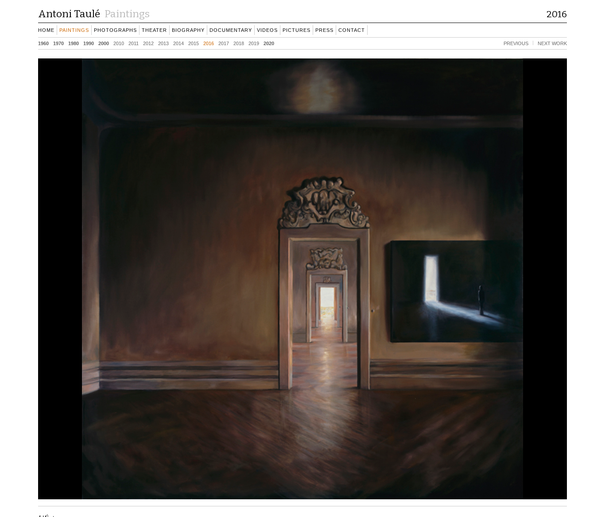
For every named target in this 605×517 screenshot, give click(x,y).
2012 (148, 43)
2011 (133, 43)
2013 (163, 43)
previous (516, 43)
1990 (88, 43)
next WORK (552, 43)
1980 (73, 43)
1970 (58, 43)
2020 (269, 43)
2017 (223, 43)
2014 (178, 43)
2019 (253, 43)
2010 (118, 43)
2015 (193, 43)
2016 (208, 43)
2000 (103, 43)
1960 (43, 43)
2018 (238, 43)
